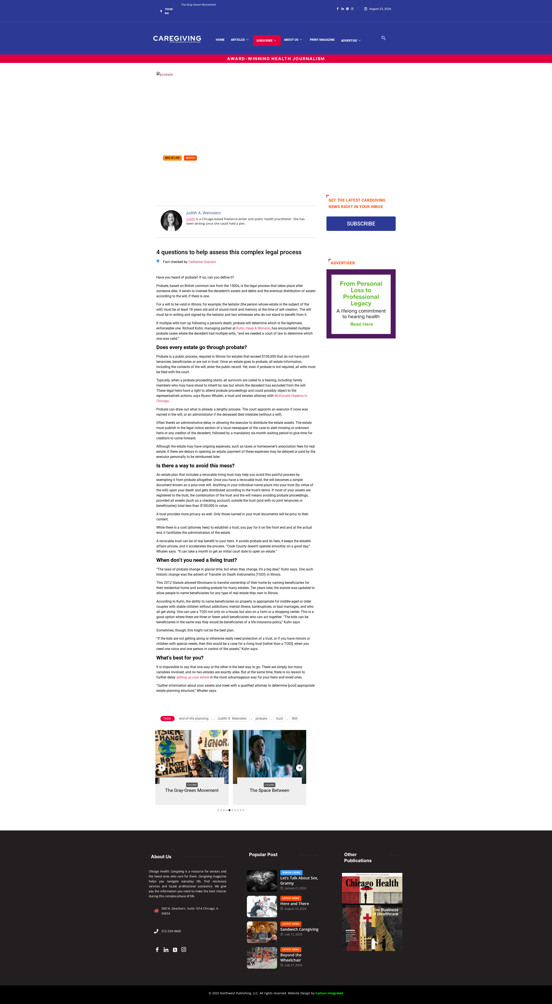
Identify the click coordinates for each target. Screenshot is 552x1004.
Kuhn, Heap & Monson (253, 328)
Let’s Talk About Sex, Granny (299, 880)
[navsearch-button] (383, 38)
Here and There (294, 903)
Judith (191, 219)
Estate (190, 158)
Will (294, 718)
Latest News (290, 898)
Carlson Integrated (329, 993)
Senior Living (291, 872)
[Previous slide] (161, 767)
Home (220, 39)
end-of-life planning (194, 718)
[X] (175, 950)
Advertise (349, 40)
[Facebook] (337, 8)
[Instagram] (352, 8)
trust (279, 718)
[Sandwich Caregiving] (262, 932)
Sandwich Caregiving (299, 929)
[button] (218, 810)
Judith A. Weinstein (232, 718)
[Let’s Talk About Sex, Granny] (262, 881)
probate (261, 718)
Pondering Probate (199, 167)
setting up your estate (192, 677)
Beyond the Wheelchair (290, 957)
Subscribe (264, 40)
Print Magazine (322, 39)
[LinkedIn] (342, 8)
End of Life (172, 158)
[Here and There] (262, 906)
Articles (238, 39)
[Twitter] (347, 8)
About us (291, 39)
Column (192, 785)
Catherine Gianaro (202, 262)
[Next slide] (299, 767)
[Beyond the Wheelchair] (262, 958)
